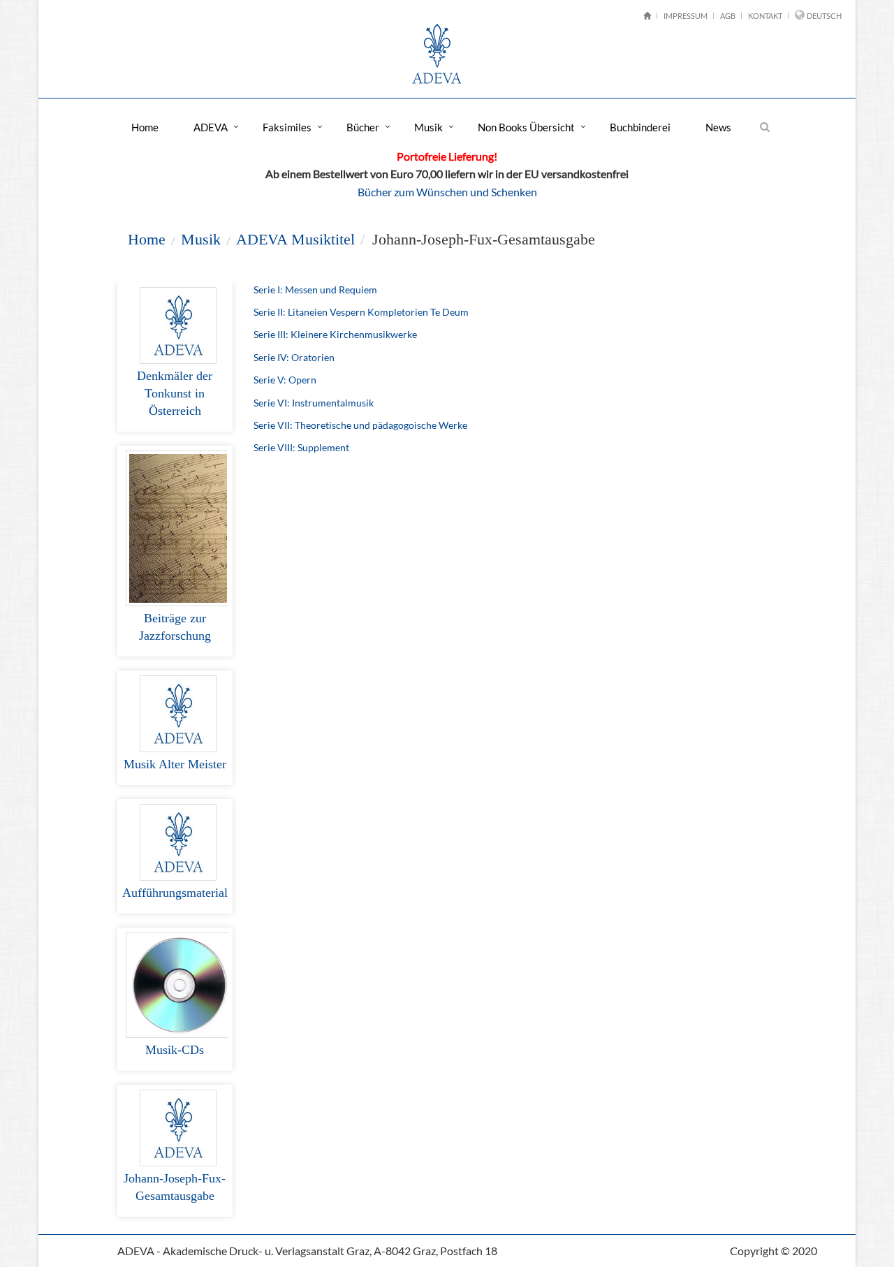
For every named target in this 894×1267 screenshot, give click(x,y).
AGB (727, 15)
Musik (428, 127)
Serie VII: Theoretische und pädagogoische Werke (360, 425)
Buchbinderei (640, 127)
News (718, 127)
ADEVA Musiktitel (295, 239)
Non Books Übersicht (526, 127)
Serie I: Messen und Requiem (315, 289)
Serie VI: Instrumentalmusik (314, 403)
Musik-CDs (174, 1050)
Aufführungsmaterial (175, 893)
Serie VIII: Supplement (301, 447)
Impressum (686, 15)
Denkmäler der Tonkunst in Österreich (174, 393)
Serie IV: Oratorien (294, 357)
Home (145, 127)
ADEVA (210, 127)
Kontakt (765, 15)
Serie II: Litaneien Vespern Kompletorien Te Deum (361, 312)
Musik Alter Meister (175, 764)
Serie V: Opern (285, 380)
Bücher (362, 127)
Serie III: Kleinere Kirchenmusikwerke (335, 334)
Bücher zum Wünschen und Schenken (447, 191)
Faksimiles (287, 127)
